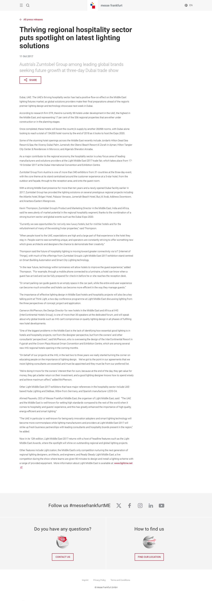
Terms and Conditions (120, 580)
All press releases (33, 19)
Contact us (63, 557)
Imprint (85, 580)
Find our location (149, 557)
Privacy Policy (99, 580)
